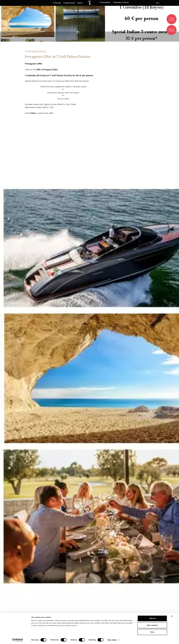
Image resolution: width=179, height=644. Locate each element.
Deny (152, 632)
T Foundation (104, 2)
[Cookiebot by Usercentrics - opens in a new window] (17, 640)
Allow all (152, 618)
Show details (112, 640)
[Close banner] (171, 616)
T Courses (57, 3)
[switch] (64, 640)
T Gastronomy (69, 3)
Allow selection (152, 625)
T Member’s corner (121, 2)
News (80, 3)
